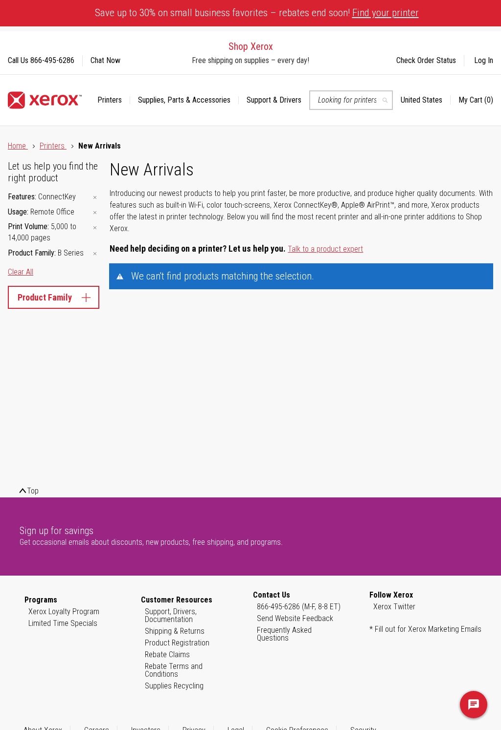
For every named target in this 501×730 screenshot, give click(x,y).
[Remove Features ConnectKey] (95, 197)
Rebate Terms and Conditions (174, 670)
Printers (53, 145)
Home (18, 145)
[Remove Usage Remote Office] (95, 212)
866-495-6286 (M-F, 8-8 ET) (299, 606)
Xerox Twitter (394, 606)
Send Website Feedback (295, 618)
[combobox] (351, 100)
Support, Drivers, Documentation (171, 615)
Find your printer (385, 13)
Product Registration (177, 642)
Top (33, 490)
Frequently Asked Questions (284, 634)
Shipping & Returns (175, 631)
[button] (426, 100)
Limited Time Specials (62, 623)
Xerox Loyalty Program (63, 611)
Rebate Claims (167, 654)
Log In (483, 60)
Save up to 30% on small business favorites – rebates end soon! (257, 13)
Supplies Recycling (174, 685)
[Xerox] (45, 100)
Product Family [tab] (45, 297)
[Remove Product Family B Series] (95, 253)
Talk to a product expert (325, 249)
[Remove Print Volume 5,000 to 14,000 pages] (95, 227)
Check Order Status (426, 60)
